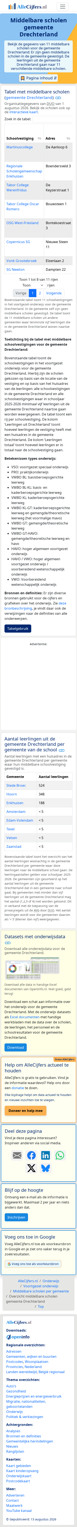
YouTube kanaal (19, 1510)
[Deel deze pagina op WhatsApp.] (60, 1155)
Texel (10, 829)
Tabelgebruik (17, 628)
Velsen (11, 837)
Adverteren (15, 1495)
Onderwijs (14, 1411)
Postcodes (14, 1361)
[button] (58, 98)
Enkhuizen (14, 803)
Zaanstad (13, 846)
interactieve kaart (23, 112)
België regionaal (51, 1371)
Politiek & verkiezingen (24, 1416)
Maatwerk (14, 1505)
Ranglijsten (15, 1451)
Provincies (14, 1366)
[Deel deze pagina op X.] (31, 1168)
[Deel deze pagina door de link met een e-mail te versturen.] (17, 1155)
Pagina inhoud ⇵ (41, 77)
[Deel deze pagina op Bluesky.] (46, 1168)
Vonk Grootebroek (21, 260)
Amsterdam (15, 811)
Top (41, 1306)
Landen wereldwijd (21, 1371)
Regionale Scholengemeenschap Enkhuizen (24, 171)
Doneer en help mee (26, 1110)
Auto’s (11, 1386)
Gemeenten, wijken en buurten (31, 1356)
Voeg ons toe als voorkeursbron (35, 1264)
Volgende (54, 293)
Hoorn (11, 794)
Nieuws (12, 1446)
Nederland (33, 1366)
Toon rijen (38, 285)
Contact (12, 1500)
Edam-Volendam (19, 820)
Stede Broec (16, 785)
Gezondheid (16, 1391)
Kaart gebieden (18, 1465)
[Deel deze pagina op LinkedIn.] (46, 1155)
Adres (50, 138)
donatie (18, 1088)
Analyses (13, 1431)
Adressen (13, 1351)
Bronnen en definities (23, 1436)
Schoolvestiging (20, 138)
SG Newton (15, 269)
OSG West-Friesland (22, 223)
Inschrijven (16, 1217)
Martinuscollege (19, 147)
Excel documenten (25, 1017)
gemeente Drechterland (29, 97)
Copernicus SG (18, 241)
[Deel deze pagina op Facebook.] (31, 1155)
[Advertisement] (38, 688)
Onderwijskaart (18, 1476)
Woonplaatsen (36, 1361)
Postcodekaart (18, 1481)
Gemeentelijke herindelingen (29, 1441)
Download (15, 1047)
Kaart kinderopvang (22, 1470)
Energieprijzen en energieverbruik (34, 1396)
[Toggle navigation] (63, 6)
